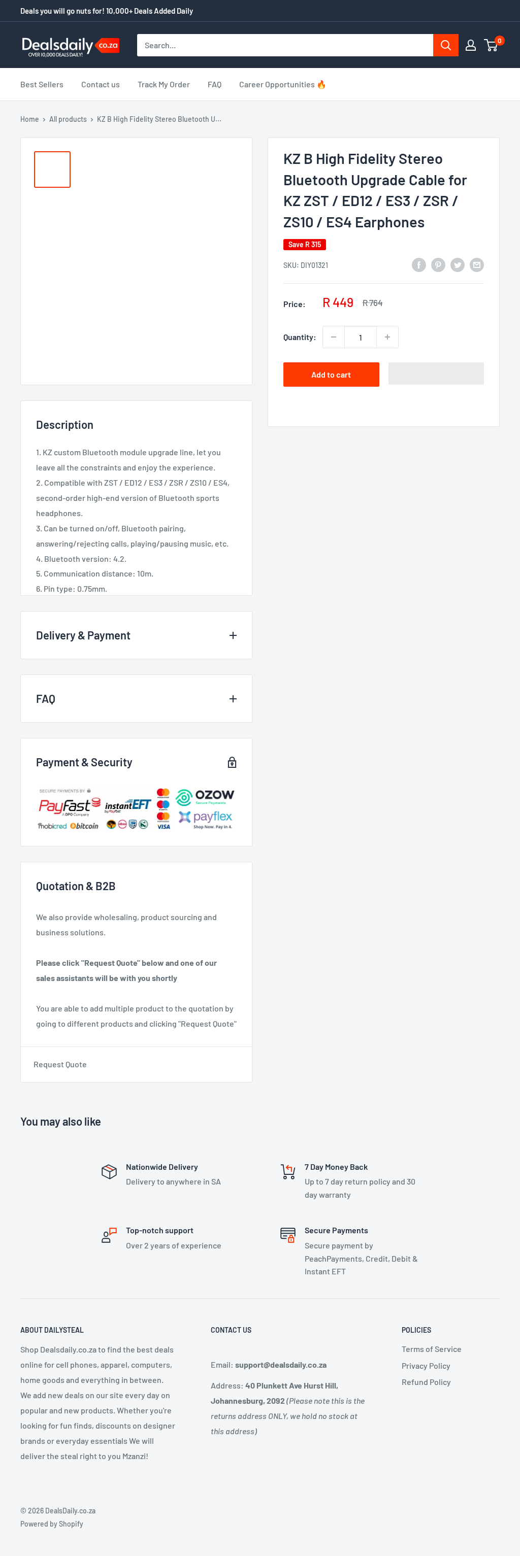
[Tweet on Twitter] (457, 264)
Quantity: (299, 337)
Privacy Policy (426, 1365)
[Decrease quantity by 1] (333, 337)
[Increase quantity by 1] (387, 337)
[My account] (471, 45)
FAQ (214, 84)
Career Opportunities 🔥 (283, 84)
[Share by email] (477, 264)
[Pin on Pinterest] (438, 264)
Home (29, 119)
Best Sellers (41, 84)
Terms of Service (432, 1349)
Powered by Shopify (51, 1523)
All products (68, 119)
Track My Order (164, 84)
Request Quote (60, 1064)
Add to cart (331, 374)
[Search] (446, 45)
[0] (491, 45)
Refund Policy (426, 1381)
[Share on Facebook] (419, 264)
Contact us (100, 84)
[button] (436, 373)
